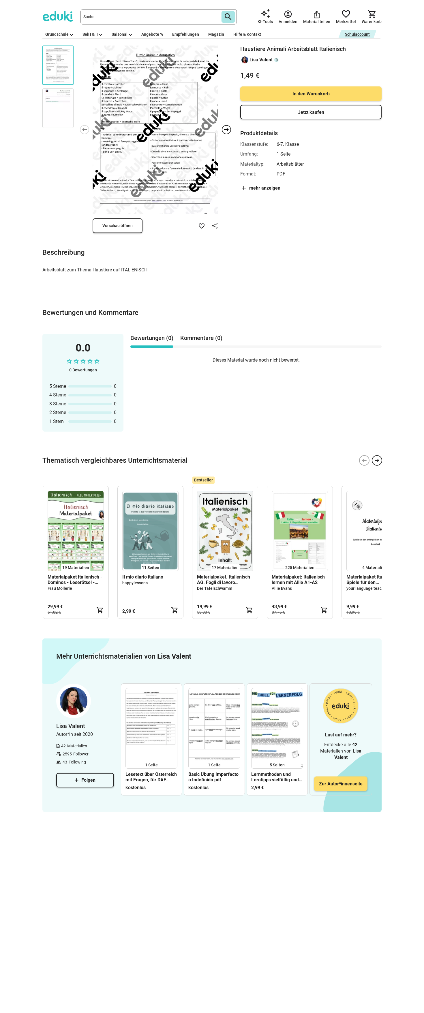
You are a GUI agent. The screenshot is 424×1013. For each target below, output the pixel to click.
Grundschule (57, 34)
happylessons (135, 583)
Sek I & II (90, 34)
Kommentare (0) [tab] (201, 337)
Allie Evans (282, 588)
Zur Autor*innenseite (341, 784)
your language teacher (367, 588)
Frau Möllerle (60, 588)
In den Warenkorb (311, 94)
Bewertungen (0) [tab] (151, 337)
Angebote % (152, 34)
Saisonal (119, 34)
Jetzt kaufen (311, 112)
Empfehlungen (185, 34)
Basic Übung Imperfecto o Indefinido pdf (213, 777)
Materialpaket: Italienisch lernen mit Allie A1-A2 (298, 579)
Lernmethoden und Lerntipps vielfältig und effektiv (275, 777)
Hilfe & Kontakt (247, 34)
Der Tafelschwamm (214, 588)
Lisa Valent (261, 60)
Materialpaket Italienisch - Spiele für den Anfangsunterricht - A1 (373, 579)
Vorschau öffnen (117, 225)
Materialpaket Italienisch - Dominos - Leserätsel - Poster (75, 579)
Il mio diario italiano (142, 577)
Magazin (216, 34)
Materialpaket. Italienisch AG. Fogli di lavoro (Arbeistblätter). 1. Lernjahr (223, 579)
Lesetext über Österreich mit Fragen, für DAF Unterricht (151, 777)
